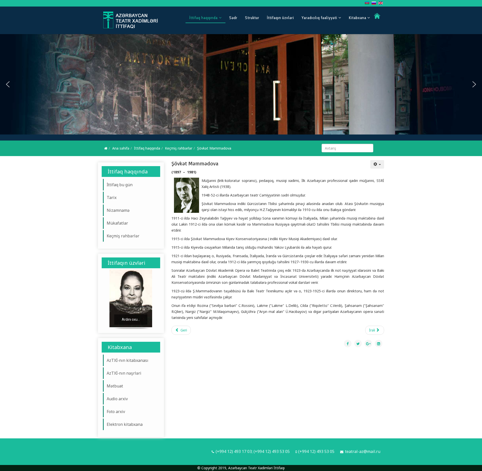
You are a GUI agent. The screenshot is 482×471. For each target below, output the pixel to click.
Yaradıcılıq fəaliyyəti (319, 17)
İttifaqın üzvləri (280, 17)
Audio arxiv (117, 398)
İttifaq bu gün (120, 184)
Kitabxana (358, 17)
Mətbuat (115, 386)
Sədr (233, 17)
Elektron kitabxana (125, 424)
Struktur (252, 17)
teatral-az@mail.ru (362, 451)
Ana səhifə (120, 148)
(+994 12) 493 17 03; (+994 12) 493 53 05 (253, 451)
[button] (8, 84)
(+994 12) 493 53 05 (316, 451)
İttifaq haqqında (203, 17)
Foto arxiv (116, 411)
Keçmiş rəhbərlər (178, 148)
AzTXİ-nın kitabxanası (127, 360)
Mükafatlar (117, 223)
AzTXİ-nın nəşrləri (124, 373)
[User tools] (377, 164)
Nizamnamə (118, 210)
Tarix (111, 197)
